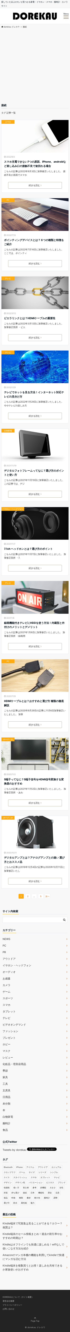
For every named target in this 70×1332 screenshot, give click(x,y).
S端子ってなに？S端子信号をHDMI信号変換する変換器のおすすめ (34, 781)
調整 (55, 1198)
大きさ (53, 1187)
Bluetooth (8, 1167)
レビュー (8, 1057)
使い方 (16, 1187)
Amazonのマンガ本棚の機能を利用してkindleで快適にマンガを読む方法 (33, 1257)
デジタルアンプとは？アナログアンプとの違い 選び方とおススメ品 (34, 859)
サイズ (32, 1172)
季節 (5, 1070)
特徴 (13, 1198)
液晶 (6, 1198)
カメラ (6, 985)
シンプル (54, 1172)
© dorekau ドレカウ (35, 1327)
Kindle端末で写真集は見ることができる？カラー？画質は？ (32, 1225)
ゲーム (6, 991)
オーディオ (8, 739)
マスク (6, 1051)
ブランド (62, 1182)
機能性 (41, 1192)
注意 (57, 1192)
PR (4, 952)
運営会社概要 (8, 1301)
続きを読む (34, 185)
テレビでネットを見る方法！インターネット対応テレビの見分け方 (34, 394)
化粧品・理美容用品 (14, 1064)
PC (8, 200)
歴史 (50, 1192)
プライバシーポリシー (12, 1305)
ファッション (10, 1031)
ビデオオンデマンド (14, 1024)
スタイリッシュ (20, 1177)
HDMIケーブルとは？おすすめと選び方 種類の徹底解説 (34, 703)
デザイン (8, 1182)
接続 (25, 1192)
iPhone (19, 1167)
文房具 (6, 1090)
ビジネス (50, 1182)
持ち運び (15, 1192)
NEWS (6, 939)
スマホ (8, 122)
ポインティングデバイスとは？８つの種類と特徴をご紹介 (34, 242)
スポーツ (8, 998)
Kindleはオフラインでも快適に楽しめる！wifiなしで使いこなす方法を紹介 (33, 1246)
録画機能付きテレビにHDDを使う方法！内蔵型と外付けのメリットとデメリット (34, 625)
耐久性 (37, 1198)
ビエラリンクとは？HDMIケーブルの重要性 (29, 318)
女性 (61, 1187)
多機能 (43, 1187)
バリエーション (35, 1182)
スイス (7, 1177)
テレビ (8, 278)
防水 (15, 1203)
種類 (21, 1198)
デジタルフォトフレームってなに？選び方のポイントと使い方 (34, 472)
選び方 (7, 1203)
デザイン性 (20, 1182)
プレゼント (9, 1037)
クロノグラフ (9, 1172)
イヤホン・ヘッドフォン (13, 509)
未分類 (6, 1103)
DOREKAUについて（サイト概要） (18, 1297)
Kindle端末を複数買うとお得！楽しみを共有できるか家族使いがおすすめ (32, 1267)
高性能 (24, 1203)
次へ (47, 896)
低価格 (7, 1187)
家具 (5, 1077)
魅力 (33, 1203)
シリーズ (42, 1172)
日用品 (6, 1097)
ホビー (6, 1044)
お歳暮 (6, 978)
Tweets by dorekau (14, 1149)
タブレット (9, 1011)
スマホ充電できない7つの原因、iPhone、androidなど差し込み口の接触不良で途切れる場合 (35, 164)
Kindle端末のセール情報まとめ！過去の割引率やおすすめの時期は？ (32, 1236)
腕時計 (6, 1123)
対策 (6, 1192)
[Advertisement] (35, 66)
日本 (33, 1192)
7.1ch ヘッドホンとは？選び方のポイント (28, 548)
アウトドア (9, 958)
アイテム (30, 1167)
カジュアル (56, 1167)
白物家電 (8, 430)
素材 (29, 1198)
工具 (5, 1083)
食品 (5, 1130)
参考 (34, 1187)
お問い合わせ (8, 1309)
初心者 (26, 1187)
